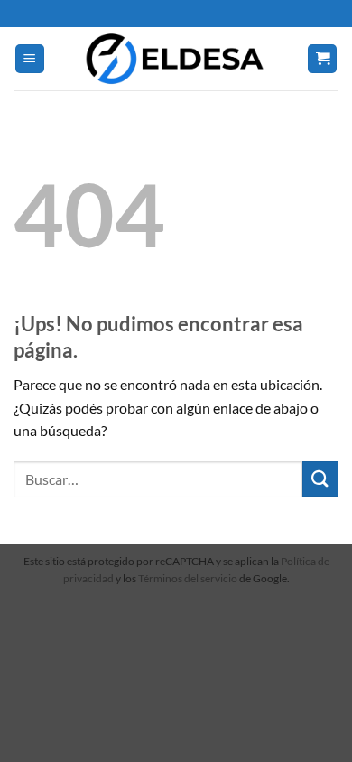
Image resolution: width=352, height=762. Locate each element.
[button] (29, 59)
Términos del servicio (187, 578)
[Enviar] (320, 479)
